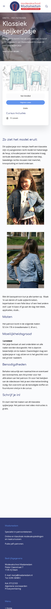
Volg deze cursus (25, 102)
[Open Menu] (3, 6)
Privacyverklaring (13, 588)
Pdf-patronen (18, 18)
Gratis (6, 18)
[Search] (46, 6)
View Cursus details (11, 51)
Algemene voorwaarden (16, 586)
